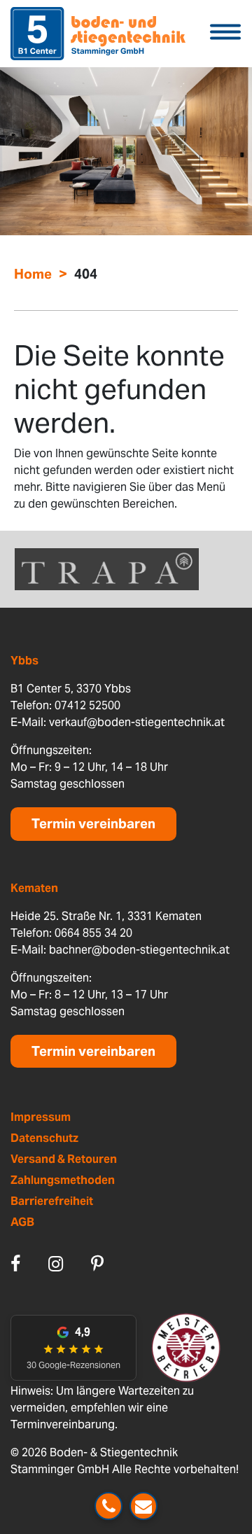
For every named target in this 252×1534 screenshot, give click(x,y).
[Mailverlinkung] (144, 1506)
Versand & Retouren (63, 1159)
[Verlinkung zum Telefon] (108, 1506)
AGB (22, 1222)
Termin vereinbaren (93, 824)
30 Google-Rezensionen (73, 1365)
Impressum (40, 1117)
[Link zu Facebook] (15, 1264)
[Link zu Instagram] (55, 1264)
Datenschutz (44, 1138)
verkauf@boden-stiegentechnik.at (137, 722)
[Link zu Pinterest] (97, 1264)
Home (33, 274)
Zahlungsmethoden (62, 1180)
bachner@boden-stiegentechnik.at (139, 949)
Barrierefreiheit (51, 1201)
